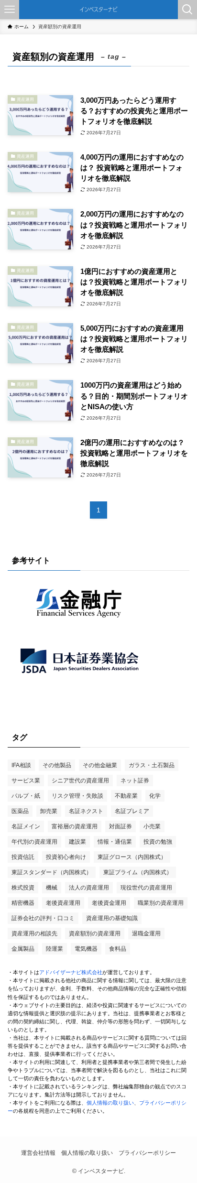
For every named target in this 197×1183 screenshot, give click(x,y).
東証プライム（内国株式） (137, 872)
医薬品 (20, 811)
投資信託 (22, 857)
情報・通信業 (115, 841)
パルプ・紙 (25, 795)
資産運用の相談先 (34, 933)
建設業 (77, 841)
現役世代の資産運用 (146, 887)
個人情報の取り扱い (110, 1103)
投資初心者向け (66, 857)
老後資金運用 (109, 903)
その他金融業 (100, 765)
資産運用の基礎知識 (112, 918)
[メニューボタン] (9, 9)
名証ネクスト (86, 811)
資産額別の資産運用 (94, 933)
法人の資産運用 (89, 887)
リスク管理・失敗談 (77, 795)
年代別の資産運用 (34, 841)
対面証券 (120, 826)
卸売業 (48, 811)
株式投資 (22, 887)
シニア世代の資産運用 (80, 780)
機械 (51, 887)
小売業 (152, 826)
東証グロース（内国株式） (132, 857)
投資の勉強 (157, 841)
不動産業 (126, 795)
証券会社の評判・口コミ (43, 918)
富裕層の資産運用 (75, 826)
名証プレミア (132, 811)
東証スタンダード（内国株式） (51, 872)
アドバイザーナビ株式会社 (70, 972)
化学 (155, 795)
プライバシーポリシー (147, 1153)
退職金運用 (146, 933)
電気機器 (86, 948)
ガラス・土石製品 (152, 765)
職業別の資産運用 (161, 903)
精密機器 (22, 903)
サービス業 (25, 780)
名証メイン (25, 826)
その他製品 (57, 765)
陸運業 (54, 948)
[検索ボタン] (187, 9)
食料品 (117, 948)
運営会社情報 (38, 1153)
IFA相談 (21, 765)
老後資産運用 (63, 903)
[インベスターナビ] (98, 9)
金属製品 (22, 948)
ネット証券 (134, 780)
